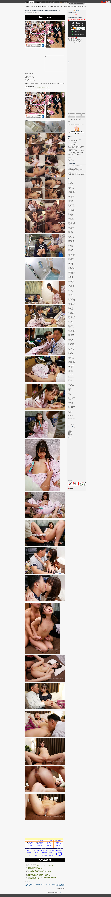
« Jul (69, 121)
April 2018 (71, 309)
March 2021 (71, 264)
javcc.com (39, 894)
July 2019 (71, 290)
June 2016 (71, 338)
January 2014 (71, 374)
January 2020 (71, 282)
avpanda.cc (70, 434)
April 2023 (71, 232)
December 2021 (72, 253)
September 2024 (72, 210)
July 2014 (71, 367)
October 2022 (71, 240)
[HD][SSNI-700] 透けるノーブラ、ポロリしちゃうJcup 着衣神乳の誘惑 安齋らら (42, 877)
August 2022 (71, 242)
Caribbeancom (73, 140)
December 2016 (72, 330)
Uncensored (38, 2)
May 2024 (71, 215)
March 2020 (71, 280)
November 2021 (72, 254)
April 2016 (71, 340)
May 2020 (71, 277)
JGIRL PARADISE (72, 397)
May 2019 (71, 293)
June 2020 (71, 276)
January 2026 (71, 190)
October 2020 (71, 271)
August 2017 (71, 320)
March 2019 (71, 295)
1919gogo (79, 139)
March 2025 (71, 202)
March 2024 (71, 218)
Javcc (27, 6)
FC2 (43, 2)
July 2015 (71, 352)
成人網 (57, 2)
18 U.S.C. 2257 (71, 159)
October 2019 (71, 286)
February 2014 (71, 372)
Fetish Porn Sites (71, 420)
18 (71, 118)
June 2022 (71, 245)
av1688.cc (70, 430)
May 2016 (71, 339)
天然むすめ (77, 154)
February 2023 (71, 235)
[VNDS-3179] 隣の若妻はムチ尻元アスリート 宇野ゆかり (37, 870)
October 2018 (71, 302)
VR (50, 2)
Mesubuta (79, 147)
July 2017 (71, 321)
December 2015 (72, 345)
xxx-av (72, 154)
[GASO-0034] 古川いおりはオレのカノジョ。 (35, 868)
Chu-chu (70, 388)
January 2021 (71, 267)
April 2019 (71, 294)
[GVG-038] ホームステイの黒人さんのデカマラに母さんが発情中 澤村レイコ (41, 865)
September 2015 (72, 349)
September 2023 (72, 226)
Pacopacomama (72, 150)
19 (74, 118)
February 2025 (71, 204)
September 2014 (72, 365)
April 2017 (71, 325)
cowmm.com (70, 431)
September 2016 (72, 334)
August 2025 (71, 196)
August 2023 (71, 227)
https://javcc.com (71, 14)
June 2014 (71, 369)
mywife (75, 149)
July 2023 (71, 228)
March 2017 (71, 326)
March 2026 (71, 187)
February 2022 (71, 250)
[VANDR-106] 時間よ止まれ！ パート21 (76, 169)
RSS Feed (77, 10)
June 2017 (71, 322)
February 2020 (71, 281)
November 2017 (72, 316)
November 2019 (72, 285)
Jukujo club (74, 146)
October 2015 (71, 348)
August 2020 (71, 273)
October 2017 (71, 317)
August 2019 (71, 289)
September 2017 (72, 318)
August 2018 (71, 304)
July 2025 (71, 197)
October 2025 (71, 193)
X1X (69, 154)
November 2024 (72, 208)
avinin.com (70, 432)
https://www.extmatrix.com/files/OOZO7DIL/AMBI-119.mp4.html (37, 87)
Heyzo (75, 145)
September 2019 (72, 287)
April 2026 (71, 186)
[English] (107, 1)
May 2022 (71, 246)
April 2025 (71, 201)
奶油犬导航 (70, 423)
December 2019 (72, 284)
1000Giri (75, 139)
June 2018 (71, 307)
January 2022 (71, 251)
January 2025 (71, 205)
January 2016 (71, 344)
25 (71, 119)
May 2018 (71, 308)
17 (69, 118)
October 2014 (71, 363)
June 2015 (71, 353)
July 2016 (71, 336)
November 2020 (72, 269)
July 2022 (71, 244)
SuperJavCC (32, 12)
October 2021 (71, 255)
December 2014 (72, 361)
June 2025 (71, 199)
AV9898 (82, 139)
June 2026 (71, 183)
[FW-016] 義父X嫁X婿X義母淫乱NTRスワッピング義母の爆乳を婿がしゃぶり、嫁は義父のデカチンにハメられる (77, 167)
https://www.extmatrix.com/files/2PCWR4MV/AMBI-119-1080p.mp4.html (38, 89)
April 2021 (71, 263)
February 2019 (71, 296)
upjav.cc (69, 433)
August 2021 (71, 258)
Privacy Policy (71, 160)
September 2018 (72, 303)
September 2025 (72, 195)
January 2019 (71, 298)
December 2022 (72, 237)
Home (26, 2)
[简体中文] (102, 1)
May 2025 (71, 200)
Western (81, 152)
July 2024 (71, 213)
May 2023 (71, 231)
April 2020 (71, 278)
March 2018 (71, 311)
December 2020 (72, 268)
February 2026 (71, 188)
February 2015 (71, 358)
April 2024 (71, 217)
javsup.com (70, 429)
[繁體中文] (104, 1)
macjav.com (70, 428)
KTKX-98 (75, 147)
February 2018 (71, 312)
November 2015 (72, 347)
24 (69, 119)
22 (81, 118)
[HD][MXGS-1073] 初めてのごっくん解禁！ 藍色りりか (37, 874)
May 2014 (71, 370)
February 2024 (71, 219)
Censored (32, 2)
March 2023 (71, 233)
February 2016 (71, 343)
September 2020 (72, 272)
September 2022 (72, 241)
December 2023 (72, 222)
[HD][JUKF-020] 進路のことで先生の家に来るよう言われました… (39, 875)
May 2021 (71, 262)
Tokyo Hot (71, 407)
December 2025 (72, 191)
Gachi (83, 142)
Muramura (71, 149)
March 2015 (71, 357)
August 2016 (71, 335)
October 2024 (71, 209)
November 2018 (72, 300)
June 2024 (71, 214)
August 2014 (71, 366)
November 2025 (72, 192)
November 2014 (72, 362)
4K (53, 2)
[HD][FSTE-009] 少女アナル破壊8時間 (34, 872)
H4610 (69, 144)
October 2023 (71, 224)
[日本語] (109, 1)
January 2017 (71, 329)
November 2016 (72, 331)
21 (79, 118)
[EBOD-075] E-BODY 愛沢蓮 (32, 867)
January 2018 (71, 313)
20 (76, 118)
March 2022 (71, 249)
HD (46, 2)
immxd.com (70, 435)
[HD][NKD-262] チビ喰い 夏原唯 (33, 878)
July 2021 (71, 259)
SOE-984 (79, 150)
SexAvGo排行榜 (71, 424)
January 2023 (71, 236)
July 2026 (71, 182)
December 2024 (72, 206)
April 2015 (71, 356)
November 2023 (72, 223)
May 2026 (71, 184)
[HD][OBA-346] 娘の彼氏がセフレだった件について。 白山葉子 (39, 871)
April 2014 (71, 371)
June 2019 (71, 291)
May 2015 (71, 354)
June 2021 (71, 260)
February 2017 (71, 327)
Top (76, 895)
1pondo (70, 139)
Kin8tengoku (80, 146)
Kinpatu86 (70, 147)
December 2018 (72, 299)
